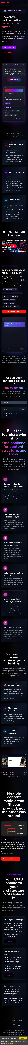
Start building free (9, 47)
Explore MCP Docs (13, 311)
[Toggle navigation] (25, 2)
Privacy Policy (7, 1036)
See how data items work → (11, 858)
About (6, 1020)
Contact (21, 1020)
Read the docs (8, 52)
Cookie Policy (15, 1036)
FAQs (13, 1020)
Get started (9, 975)
